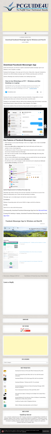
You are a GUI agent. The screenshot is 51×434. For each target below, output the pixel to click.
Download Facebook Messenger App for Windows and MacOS (25, 40)
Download (22, 37)
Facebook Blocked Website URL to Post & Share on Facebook (30, 251)
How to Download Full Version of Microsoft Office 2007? (27, 389)
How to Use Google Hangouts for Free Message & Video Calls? (30, 261)
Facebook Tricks (28, 37)
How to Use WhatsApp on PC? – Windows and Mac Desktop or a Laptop (32, 242)
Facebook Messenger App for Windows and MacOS (24, 221)
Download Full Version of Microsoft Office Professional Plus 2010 (29, 370)
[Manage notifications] (3, 431)
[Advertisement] (25, 21)
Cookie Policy (24, 431)
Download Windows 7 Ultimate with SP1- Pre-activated (27, 382)
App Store (6, 215)
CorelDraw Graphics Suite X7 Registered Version (25, 401)
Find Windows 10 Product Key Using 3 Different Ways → (36, 276)
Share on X (42, 223)
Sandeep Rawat (25, 415)
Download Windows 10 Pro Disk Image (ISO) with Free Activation (29, 378)
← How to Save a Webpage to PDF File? (11, 276)
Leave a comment (26, 42)
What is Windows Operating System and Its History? (26, 405)
